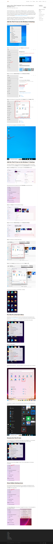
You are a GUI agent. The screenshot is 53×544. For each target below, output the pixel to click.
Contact (40, 12)
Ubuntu (37, 1)
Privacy (8, 534)
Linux (31, 1)
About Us (40, 11)
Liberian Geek (41, 18)
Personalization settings (14, 318)
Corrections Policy (41, 14)
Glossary (40, 17)
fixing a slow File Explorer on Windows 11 (21, 15)
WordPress (40, 1)
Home (8, 532)
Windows (34, 1)
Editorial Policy (41, 15)
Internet (43, 1)
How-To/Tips (27, 1)
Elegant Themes (12, 542)
